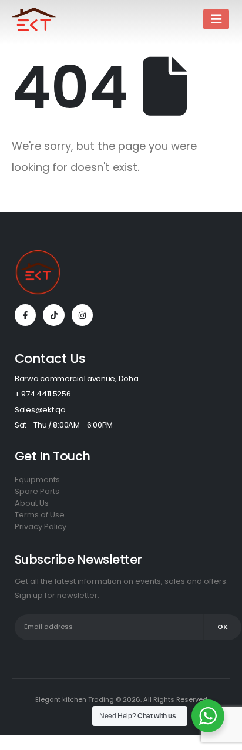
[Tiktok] (53, 314)
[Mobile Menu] (216, 19)
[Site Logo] (34, 19)
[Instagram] (82, 314)
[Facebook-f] (25, 314)
